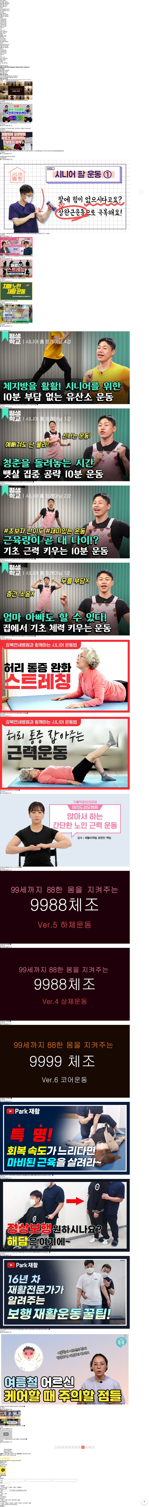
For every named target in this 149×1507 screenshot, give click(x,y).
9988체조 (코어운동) (5, 1098)
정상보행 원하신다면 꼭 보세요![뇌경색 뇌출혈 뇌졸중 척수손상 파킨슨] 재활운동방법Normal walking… (24, 1252)
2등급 (6, 1503)
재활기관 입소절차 (4, 15)
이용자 (1, 7)
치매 (6, 1500)
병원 (15, 1487)
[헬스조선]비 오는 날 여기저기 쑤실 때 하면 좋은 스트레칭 (13, 713)
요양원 (10, 1487)
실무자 (1, 17)
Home (1, 77)
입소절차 (2, 12)
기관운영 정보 (3, 22)
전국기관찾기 (3, 0)
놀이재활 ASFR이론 (4, 3)
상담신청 (2, 1506)
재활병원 (19, 1487)
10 (89, 1447)
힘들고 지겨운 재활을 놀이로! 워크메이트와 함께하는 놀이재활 (14, 323)
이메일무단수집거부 (8, 1452)
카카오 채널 (2, 39)
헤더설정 (2, 69)
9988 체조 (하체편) (5, 944)
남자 (2, 1493)
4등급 (15, 1503)
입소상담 (3, 36)
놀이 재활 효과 (3, 6)
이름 (1, 1482)
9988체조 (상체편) (5, 1021)
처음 (56, 1447)
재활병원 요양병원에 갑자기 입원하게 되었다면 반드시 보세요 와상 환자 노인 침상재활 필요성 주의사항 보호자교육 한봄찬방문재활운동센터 (32, 151)
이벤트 (1, 34)
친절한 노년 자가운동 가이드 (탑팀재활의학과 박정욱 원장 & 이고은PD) (16, 256)
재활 (2, 1500)
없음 (19, 1500)
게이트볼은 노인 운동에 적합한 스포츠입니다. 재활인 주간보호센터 (15, 128)
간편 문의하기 (10, 1458)
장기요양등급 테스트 (4, 9)
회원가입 (5, 63)
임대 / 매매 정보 (3, 32)
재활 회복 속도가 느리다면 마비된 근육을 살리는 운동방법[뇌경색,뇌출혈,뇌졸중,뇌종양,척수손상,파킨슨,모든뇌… (26, 1175)
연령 (1, 1495)
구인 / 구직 (2, 30)
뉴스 (1, 29)
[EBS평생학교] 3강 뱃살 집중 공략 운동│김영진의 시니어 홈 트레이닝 (16, 482)
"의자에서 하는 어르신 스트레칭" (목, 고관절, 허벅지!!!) (12, 278)
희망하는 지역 (3, 1489)
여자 (6, 1493)
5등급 (20, 1503)
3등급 (11, 1503)
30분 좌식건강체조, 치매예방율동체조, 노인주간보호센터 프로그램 (15, 123)
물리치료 (14, 1500)
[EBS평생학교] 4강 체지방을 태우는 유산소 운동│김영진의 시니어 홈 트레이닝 (18, 405)
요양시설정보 (3, 13)
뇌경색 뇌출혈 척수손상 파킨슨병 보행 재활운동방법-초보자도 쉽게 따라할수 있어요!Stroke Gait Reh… (24, 1329)
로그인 (1, 63)
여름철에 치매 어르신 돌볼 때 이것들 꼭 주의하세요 (12, 1406)
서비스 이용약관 (7, 1451)
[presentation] (141, 191)
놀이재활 (6, 77)
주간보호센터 (4, 1487)
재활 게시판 (2, 33)
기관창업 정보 (3, 19)
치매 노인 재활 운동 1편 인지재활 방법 (9, 301)
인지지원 (25, 1503)
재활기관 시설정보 (4, 16)
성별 (1, 1492)
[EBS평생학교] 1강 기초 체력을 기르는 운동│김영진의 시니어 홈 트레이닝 (17, 636)
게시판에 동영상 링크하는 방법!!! (7, 156)
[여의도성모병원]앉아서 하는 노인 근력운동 (10, 867)
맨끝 (92, 1447)
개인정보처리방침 (8, 1449)
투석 (10, 1500)
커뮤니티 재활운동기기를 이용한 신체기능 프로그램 (12, 1426)
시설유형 (2, 1486)
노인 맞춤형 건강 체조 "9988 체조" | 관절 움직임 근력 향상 (14, 100)
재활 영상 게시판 (4, 5)
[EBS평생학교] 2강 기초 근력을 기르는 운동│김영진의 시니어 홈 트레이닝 (17, 559)
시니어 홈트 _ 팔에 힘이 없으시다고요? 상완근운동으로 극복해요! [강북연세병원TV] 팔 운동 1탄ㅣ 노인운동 (24, 233)
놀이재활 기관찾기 (4, 2)
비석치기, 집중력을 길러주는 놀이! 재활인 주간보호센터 (13, 1439)
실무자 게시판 (3, 23)
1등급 (2, 1503)
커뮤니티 (2, 27)
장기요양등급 (3, 1501)
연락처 (2, 1478)
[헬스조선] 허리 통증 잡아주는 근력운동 (9, 790)
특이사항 (2, 1498)
